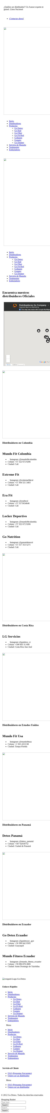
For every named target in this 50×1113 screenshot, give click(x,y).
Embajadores (13, 1020)
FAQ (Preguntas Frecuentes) (20, 1073)
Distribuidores (14, 994)
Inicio (10, 992)
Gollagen (17, 1009)
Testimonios (13, 1018)
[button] (25, 1025)
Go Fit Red (18, 1006)
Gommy (16, 1011)
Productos (12, 997)
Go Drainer (18, 1013)
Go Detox (17, 999)
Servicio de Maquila (16, 1016)
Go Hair (16, 1001)
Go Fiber (17, 1004)
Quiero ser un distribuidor (18, 1076)
